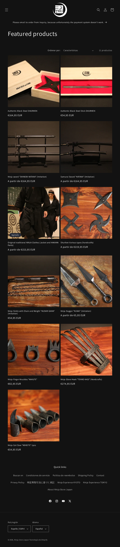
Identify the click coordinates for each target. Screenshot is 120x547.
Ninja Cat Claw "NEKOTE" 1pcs (22, 445)
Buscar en (18, 475)
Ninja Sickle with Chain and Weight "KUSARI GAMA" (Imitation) (31, 312)
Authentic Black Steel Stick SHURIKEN (78, 111)
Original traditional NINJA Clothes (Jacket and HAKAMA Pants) (33, 244)
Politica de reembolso (64, 475)
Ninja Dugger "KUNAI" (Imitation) (76, 311)
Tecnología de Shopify (38, 540)
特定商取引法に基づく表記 (41, 482)
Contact (100, 475)
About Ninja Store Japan (60, 489)
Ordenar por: (54, 50)
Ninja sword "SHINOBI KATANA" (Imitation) (27, 177)
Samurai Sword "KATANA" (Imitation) (77, 177)
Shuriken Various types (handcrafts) (77, 242)
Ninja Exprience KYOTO (69, 482)
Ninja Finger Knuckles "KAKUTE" (22, 379)
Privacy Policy (17, 482)
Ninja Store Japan (21, 540)
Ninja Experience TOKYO (95, 482)
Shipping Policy (85, 475)
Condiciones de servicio (38, 475)
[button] (6, 9)
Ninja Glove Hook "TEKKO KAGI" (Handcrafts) (81, 379)
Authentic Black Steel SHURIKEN (22, 111)
